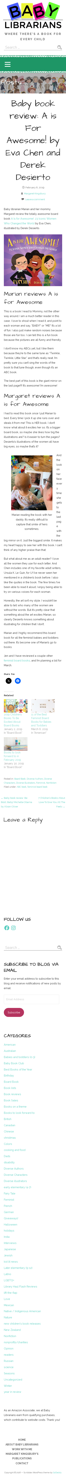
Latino (7, 1274)
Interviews (10, 1243)
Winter (8, 1385)
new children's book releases (22, 1323)
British (7, 1119)
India (7, 1236)
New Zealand (12, 1329)
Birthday (9, 1075)
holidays (9, 1230)
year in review (12, 1391)
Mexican (9, 1305)
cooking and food (14, 1149)
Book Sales (11, 1100)
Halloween (10, 1224)
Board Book (20, 778)
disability (9, 1162)
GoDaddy (57, 1472)
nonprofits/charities (16, 1342)
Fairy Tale (9, 1193)
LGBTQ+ (9, 1280)
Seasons (9, 1373)
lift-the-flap (10, 1292)
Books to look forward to (19, 1112)
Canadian (9, 1125)
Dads (7, 1156)
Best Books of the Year (18, 1069)
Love (7, 1298)
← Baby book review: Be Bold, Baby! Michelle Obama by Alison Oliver (16, 802)
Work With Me (22, 1449)
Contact (22, 1463)
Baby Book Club (14, 1063)
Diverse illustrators (25, 782)
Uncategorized (13, 1379)
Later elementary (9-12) (18, 1267)
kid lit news (11, 1261)
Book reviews (12, 1094)
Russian (8, 1360)
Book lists (10, 1087)
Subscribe (14, 1012)
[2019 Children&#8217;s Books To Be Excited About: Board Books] (15, 706)
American (10, 1044)
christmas (10, 1137)
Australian (10, 1050)
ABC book (21, 786)
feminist (8, 660)
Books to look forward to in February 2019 (12, 756)
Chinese (9, 1131)
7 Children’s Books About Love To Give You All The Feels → (51, 802)
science (9, 1367)
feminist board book (37, 786)
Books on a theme (15, 1106)
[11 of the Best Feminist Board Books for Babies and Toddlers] (43, 706)
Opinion (8, 1348)
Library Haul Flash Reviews (20, 1286)
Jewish (8, 1255)
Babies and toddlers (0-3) (19, 1057)
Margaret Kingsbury (35, 193)
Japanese (10, 1249)
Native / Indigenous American (22, 1311)
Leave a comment (35, 199)
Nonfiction (51, 782)
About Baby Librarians (22, 1444)
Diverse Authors (35, 778)
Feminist (40, 782)
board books (22, 660)
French (8, 1205)
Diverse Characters (15, 1174)
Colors (8, 1143)
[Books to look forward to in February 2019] (15, 744)
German (9, 1212)
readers (9, 1354)
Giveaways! (11, 1218)
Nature (8, 1317)
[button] (7, 64)
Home (22, 1439)
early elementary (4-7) (17, 1187)
